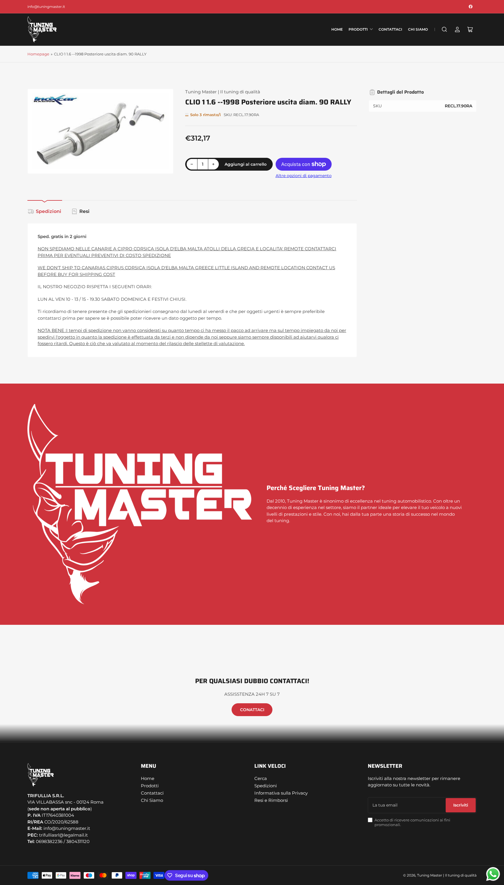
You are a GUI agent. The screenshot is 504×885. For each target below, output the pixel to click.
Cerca (260, 778)
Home (337, 29)
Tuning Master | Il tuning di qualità (222, 92)
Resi (84, 211)
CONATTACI (252, 709)
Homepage (38, 54)
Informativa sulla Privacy (281, 793)
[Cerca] (444, 29)
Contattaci (390, 29)
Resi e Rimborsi (271, 800)
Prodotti (358, 29)
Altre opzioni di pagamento (304, 175)
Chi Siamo (418, 29)
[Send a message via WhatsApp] (493, 874)
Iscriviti (460, 805)
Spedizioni (48, 211)
